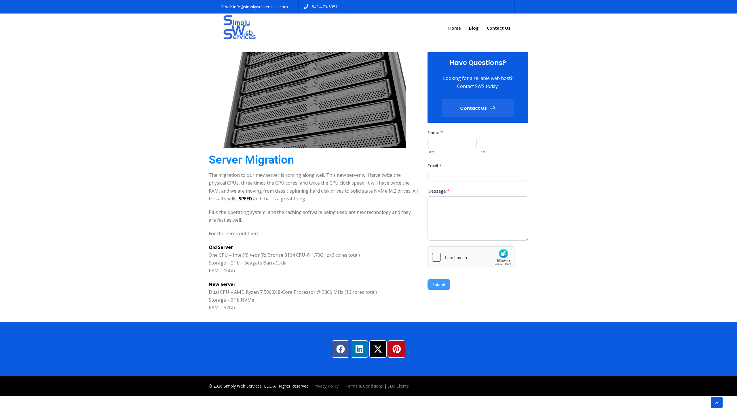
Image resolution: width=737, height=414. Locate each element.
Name (435, 132)
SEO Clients (398, 386)
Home (454, 28)
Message (438, 191)
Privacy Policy (326, 386)
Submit (438, 284)
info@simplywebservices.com (260, 6)
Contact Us (498, 28)
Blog (474, 28)
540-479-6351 (325, 6)
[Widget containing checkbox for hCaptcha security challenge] (471, 257)
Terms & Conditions (364, 386)
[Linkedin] (359, 349)
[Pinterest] (396, 349)
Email (434, 165)
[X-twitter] (378, 349)
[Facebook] (340, 349)
